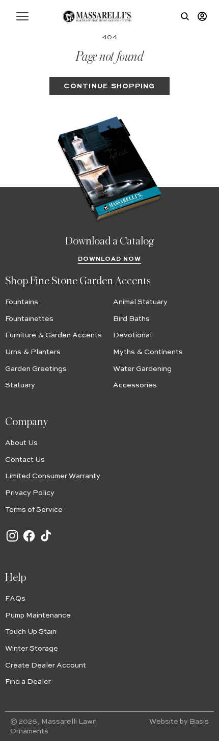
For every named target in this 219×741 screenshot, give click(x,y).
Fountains (21, 302)
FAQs (15, 598)
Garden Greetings (36, 369)
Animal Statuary (140, 302)
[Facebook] (29, 541)
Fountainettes (29, 319)
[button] (22, 16)
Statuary (20, 385)
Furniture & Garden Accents (53, 335)
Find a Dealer (28, 681)
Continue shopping (109, 86)
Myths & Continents (148, 352)
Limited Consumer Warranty (52, 476)
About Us (21, 443)
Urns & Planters (33, 352)
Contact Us (25, 459)
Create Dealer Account (45, 665)
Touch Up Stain (31, 631)
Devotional (132, 335)
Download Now (110, 259)
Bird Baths (131, 319)
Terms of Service (34, 509)
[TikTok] (46, 541)
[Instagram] (12, 541)
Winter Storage (31, 648)
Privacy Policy (29, 493)
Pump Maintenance (38, 615)
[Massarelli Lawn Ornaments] (97, 16)
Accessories (135, 385)
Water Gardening (142, 369)
